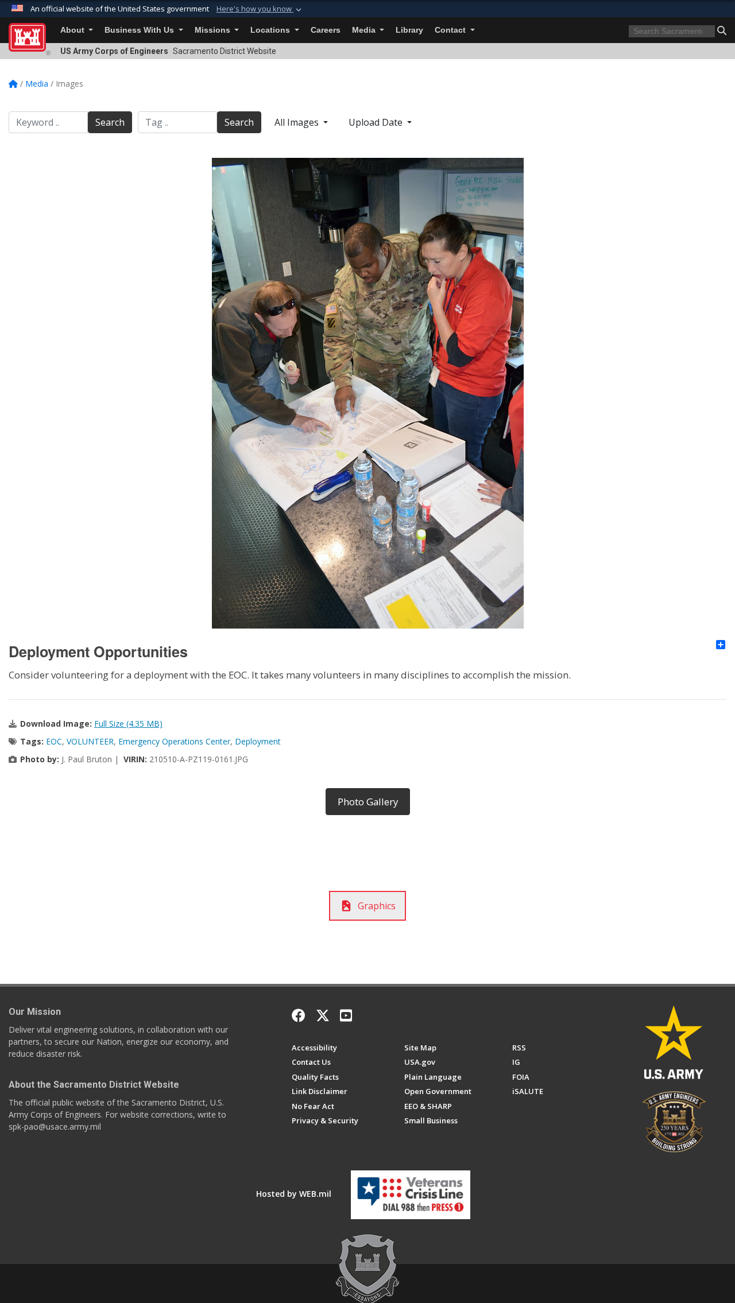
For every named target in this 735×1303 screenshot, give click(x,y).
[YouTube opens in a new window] (346, 1015)
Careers (326, 30)
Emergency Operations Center (174, 741)
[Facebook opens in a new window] (298, 1015)
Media (365, 30)
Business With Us (140, 30)
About (73, 30)
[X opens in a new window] (323, 1015)
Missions (214, 30)
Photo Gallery (368, 801)
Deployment (258, 741)
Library (409, 30)
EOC (54, 741)
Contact (451, 30)
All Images (297, 122)
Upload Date (377, 122)
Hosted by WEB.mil (293, 1193)
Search (110, 122)
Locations (271, 30)
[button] (260, 9)
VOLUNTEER (90, 741)
